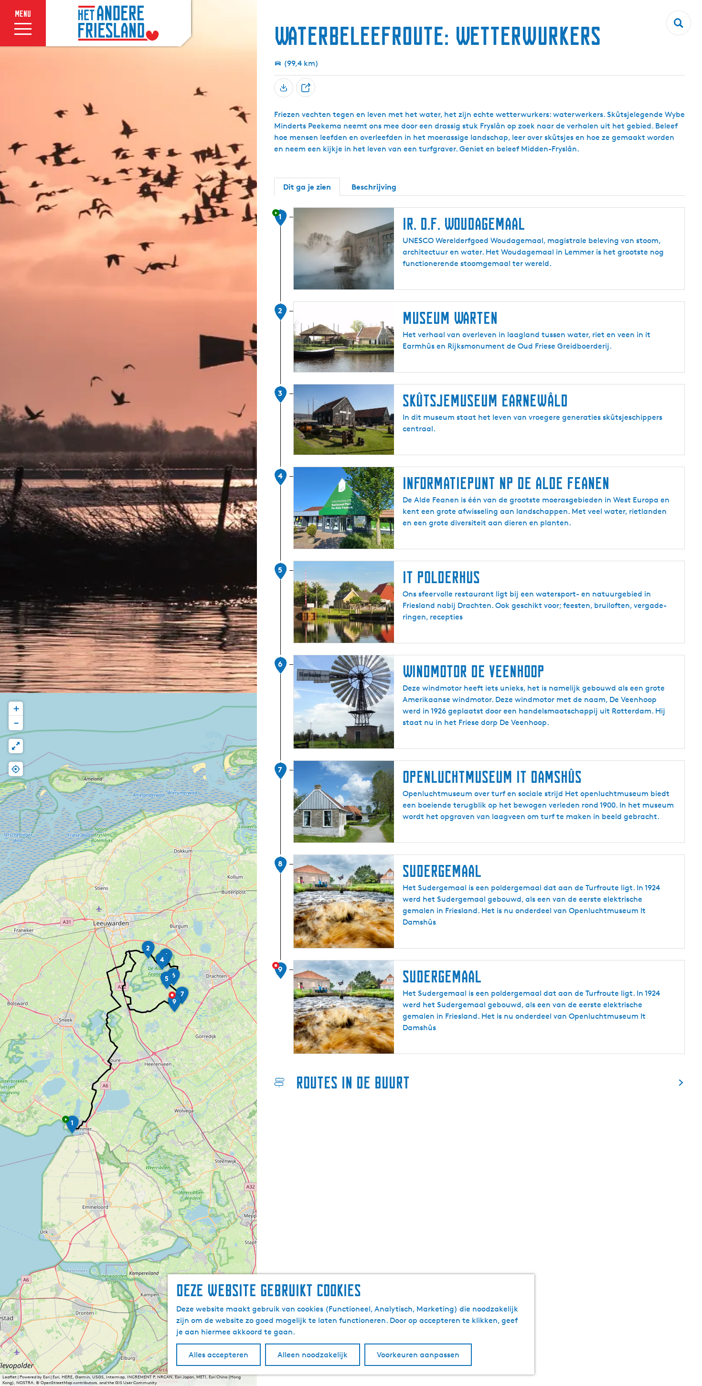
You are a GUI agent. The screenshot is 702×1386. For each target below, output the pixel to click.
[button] (72, 1127)
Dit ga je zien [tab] (307, 187)
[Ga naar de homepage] (118, 23)
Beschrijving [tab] (373, 187)
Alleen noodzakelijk (312, 1354)
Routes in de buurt (353, 1082)
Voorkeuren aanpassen (418, 1354)
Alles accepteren (218, 1354)
